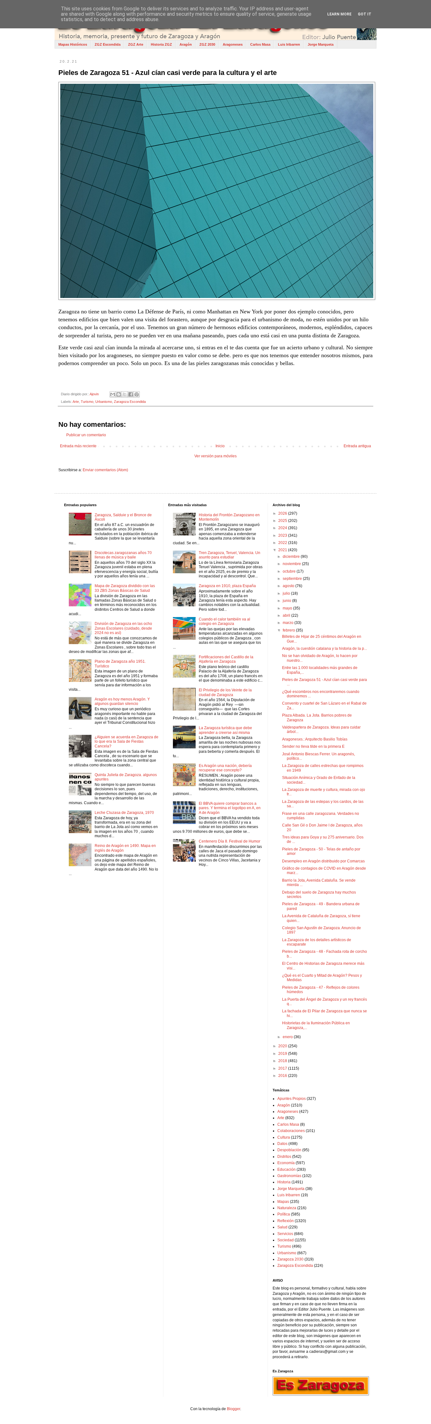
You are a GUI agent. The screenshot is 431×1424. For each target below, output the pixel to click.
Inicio (220, 446)
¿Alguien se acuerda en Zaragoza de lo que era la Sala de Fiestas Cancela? (126, 741)
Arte (76, 401)
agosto (289, 586)
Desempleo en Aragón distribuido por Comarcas (323, 861)
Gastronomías (289, 1176)
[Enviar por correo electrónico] (112, 394)
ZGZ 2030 (207, 44)
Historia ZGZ (161, 44)
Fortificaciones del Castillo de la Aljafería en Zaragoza (226, 659)
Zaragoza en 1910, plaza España (227, 586)
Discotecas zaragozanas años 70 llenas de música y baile (123, 555)
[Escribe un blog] (118, 394)
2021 (283, 550)
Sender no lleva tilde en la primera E (313, 746)
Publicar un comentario (86, 435)
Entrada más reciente (78, 446)
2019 (283, 1053)
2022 (283, 542)
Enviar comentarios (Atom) (105, 470)
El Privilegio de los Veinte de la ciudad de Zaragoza (225, 692)
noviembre (292, 564)
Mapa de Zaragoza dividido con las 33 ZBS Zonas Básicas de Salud (125, 588)
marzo (288, 622)
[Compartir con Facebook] (130, 394)
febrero (289, 630)
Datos (282, 1143)
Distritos (284, 1156)
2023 (283, 535)
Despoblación (289, 1150)
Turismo (87, 401)
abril (287, 615)
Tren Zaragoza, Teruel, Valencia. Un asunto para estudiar (229, 555)
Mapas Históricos (72, 44)
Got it (364, 14)
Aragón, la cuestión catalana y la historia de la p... (324, 648)
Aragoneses (233, 44)
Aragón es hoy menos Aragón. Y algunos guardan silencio (122, 701)
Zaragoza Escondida (130, 401)
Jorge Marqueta (321, 44)
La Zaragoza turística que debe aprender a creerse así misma (225, 730)
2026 (283, 513)
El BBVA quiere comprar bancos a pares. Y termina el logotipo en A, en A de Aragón (230, 808)
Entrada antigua (357, 446)
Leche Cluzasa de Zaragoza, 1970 (124, 812)
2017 (283, 1068)
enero (288, 1037)
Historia (284, 1182)
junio (287, 600)
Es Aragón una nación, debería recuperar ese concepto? (225, 767)
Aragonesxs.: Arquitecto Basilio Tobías (314, 739)
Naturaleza (286, 1208)
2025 (283, 520)
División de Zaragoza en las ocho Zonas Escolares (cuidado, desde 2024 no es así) (123, 628)
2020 (283, 1046)
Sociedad (285, 1240)
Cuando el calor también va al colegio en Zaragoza (224, 621)
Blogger (233, 1409)
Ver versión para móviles (215, 456)
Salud (282, 1227)
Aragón (186, 44)
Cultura (283, 1137)
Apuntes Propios (291, 1098)
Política (283, 1214)
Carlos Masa (260, 44)
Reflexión (285, 1221)
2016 (283, 1075)
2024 (283, 528)
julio (287, 593)
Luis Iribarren (289, 44)
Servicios (285, 1234)
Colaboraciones (291, 1131)
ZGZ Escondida (108, 44)
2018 (283, 1061)
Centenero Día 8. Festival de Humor (229, 841)
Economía (286, 1163)
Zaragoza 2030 (290, 1259)
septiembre (293, 578)
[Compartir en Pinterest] (136, 394)
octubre (290, 571)
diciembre (292, 556)
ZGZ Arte (135, 44)
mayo (288, 608)
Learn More (339, 14)
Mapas (283, 1201)
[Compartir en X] (124, 394)
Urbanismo (103, 401)
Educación (286, 1169)
